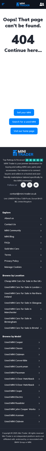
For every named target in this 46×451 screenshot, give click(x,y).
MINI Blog (9, 236)
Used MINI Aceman (14, 415)
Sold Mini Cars (11, 248)
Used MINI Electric (13, 397)
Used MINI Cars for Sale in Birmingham (17, 320)
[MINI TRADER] (23, 4)
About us (9, 218)
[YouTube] (36, 185)
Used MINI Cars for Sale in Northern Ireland (22, 295)
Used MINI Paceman (14, 372)
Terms (7, 254)
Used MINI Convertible (15, 360)
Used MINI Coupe (13, 391)
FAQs (7, 242)
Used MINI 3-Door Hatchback (19, 378)
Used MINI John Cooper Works (20, 409)
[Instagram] (29, 185)
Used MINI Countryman (16, 366)
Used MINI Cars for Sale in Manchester (17, 311)
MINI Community (12, 230)
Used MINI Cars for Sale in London (22, 287)
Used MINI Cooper (13, 342)
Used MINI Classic (13, 348)
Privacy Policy (11, 261)
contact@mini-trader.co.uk (23, 193)
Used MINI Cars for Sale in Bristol (21, 328)
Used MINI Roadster (14, 403)
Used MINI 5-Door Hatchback (19, 384)
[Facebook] (23, 185)
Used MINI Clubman (14, 354)
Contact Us (10, 224)
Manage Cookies (13, 267)
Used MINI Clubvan (14, 421)
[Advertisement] (23, 84)
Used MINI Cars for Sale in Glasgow (22, 302)
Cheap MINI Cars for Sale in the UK (22, 281)
